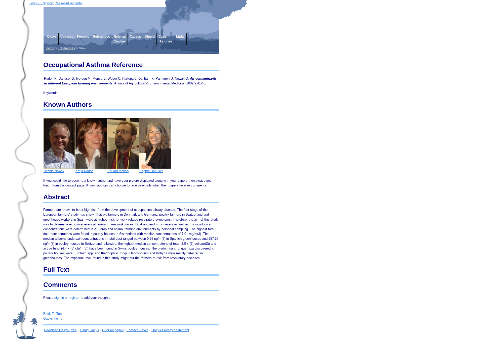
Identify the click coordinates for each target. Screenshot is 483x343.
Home (50, 48)
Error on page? (113, 330)
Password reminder (69, 3)
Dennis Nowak (54, 171)
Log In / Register (41, 3)
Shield (150, 36)
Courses (66, 36)
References (101, 36)
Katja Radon (84, 171)
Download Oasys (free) (60, 330)
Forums (83, 36)
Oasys (52, 36)
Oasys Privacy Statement (170, 330)
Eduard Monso (118, 171)
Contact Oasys (137, 330)
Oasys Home (52, 318)
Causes (135, 36)
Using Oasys (89, 330)
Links (180, 36)
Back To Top (52, 314)
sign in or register (66, 298)
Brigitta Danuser (151, 171)
